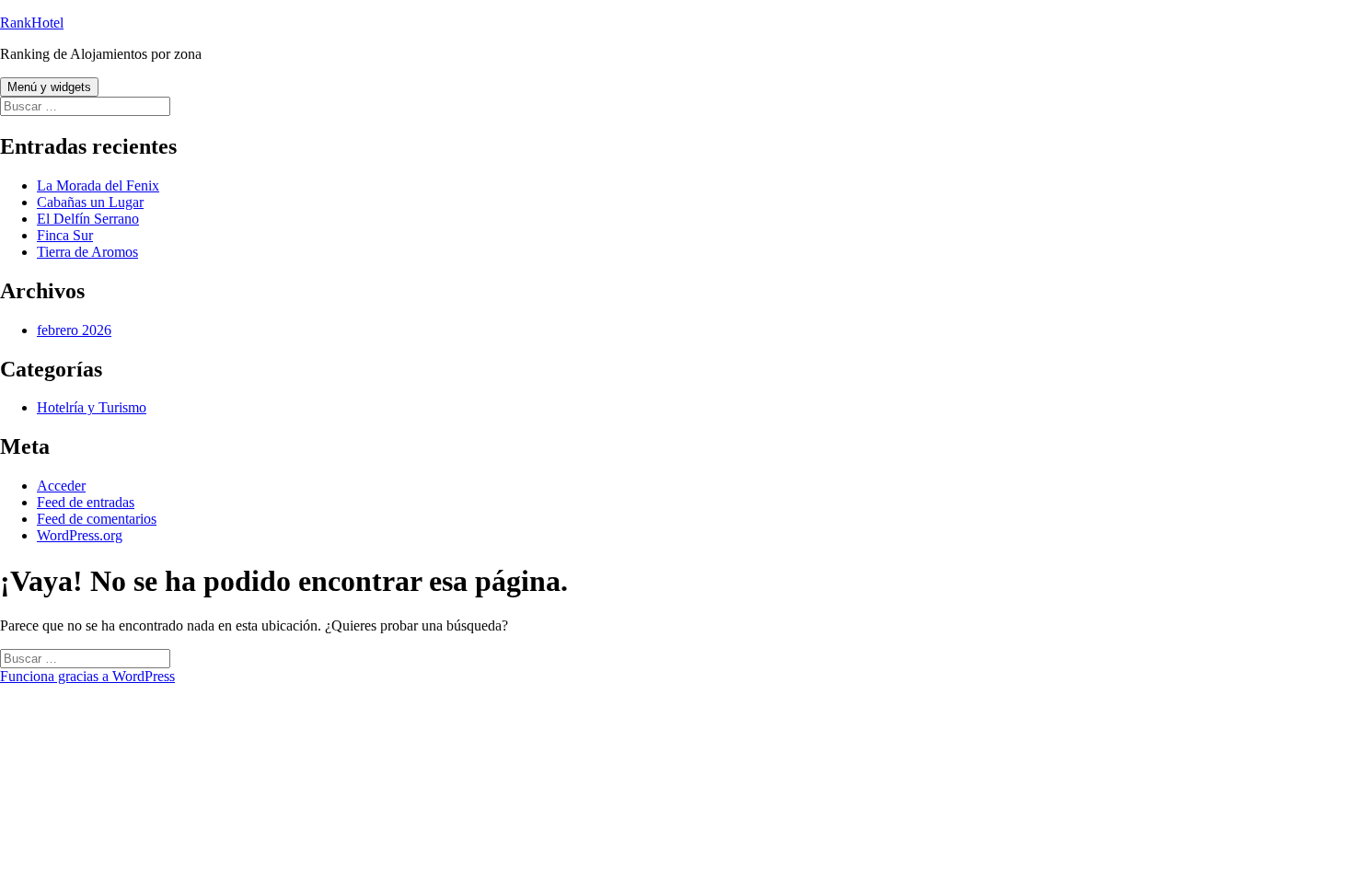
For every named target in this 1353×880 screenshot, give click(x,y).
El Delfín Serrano (88, 218)
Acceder (61, 485)
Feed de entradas (85, 502)
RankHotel (32, 22)
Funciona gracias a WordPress (87, 676)
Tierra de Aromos (87, 252)
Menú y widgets (49, 87)
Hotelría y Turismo (91, 407)
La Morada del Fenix (98, 185)
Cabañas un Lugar (90, 202)
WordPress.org (79, 535)
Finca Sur (65, 235)
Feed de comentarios (96, 519)
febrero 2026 (74, 330)
